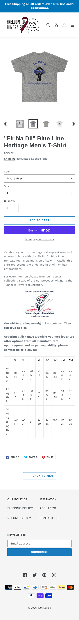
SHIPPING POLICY (20, 508)
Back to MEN (42, 475)
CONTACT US (49, 518)
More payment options (39, 239)
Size (6, 186)
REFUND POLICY (19, 518)
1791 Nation (44, 607)
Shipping (9, 158)
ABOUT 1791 (48, 508)
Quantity (9, 200)
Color (7, 171)
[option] (19, 123)
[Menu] (73, 25)
